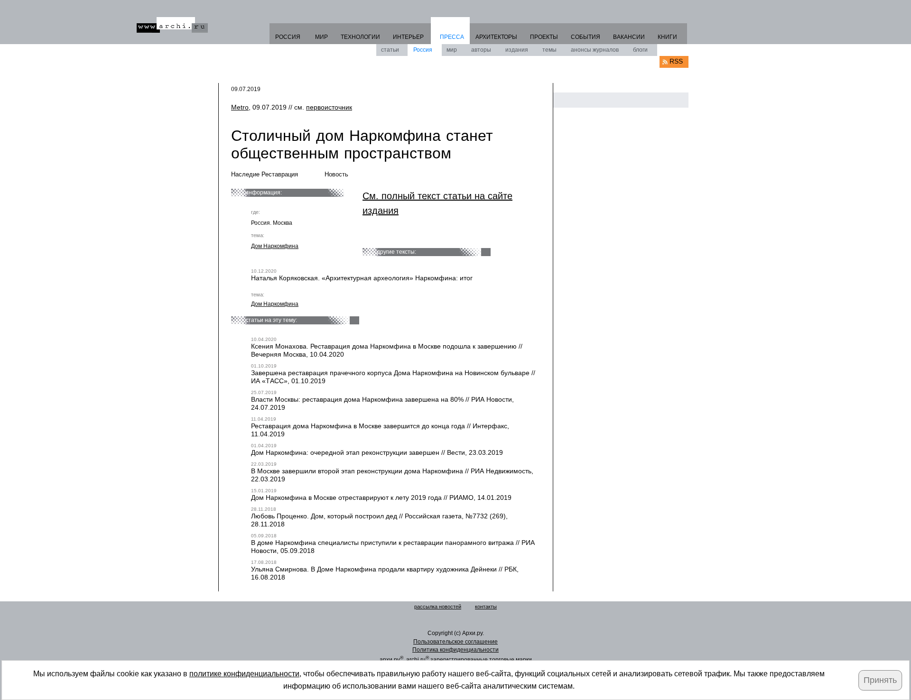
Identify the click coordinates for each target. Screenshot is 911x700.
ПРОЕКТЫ (544, 37)
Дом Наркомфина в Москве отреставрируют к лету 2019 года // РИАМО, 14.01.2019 (381, 497)
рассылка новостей (437, 606)
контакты (486, 606)
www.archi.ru (172, 25)
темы (549, 49)
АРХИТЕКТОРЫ (496, 37)
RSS (676, 61)
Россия (422, 49)
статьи (390, 49)
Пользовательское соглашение (455, 641)
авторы (481, 49)
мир (451, 49)
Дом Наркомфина (274, 246)
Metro (240, 107)
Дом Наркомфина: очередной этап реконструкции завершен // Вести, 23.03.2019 (377, 452)
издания (516, 49)
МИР (321, 37)
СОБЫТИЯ (585, 37)
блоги (640, 49)
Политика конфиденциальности (455, 649)
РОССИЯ (287, 37)
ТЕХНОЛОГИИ (360, 37)
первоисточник (329, 107)
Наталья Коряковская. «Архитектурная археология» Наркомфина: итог (362, 278)
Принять (880, 680)
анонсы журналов (595, 49)
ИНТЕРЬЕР (408, 37)
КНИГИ (667, 37)
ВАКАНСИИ (629, 37)
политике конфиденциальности (244, 674)
